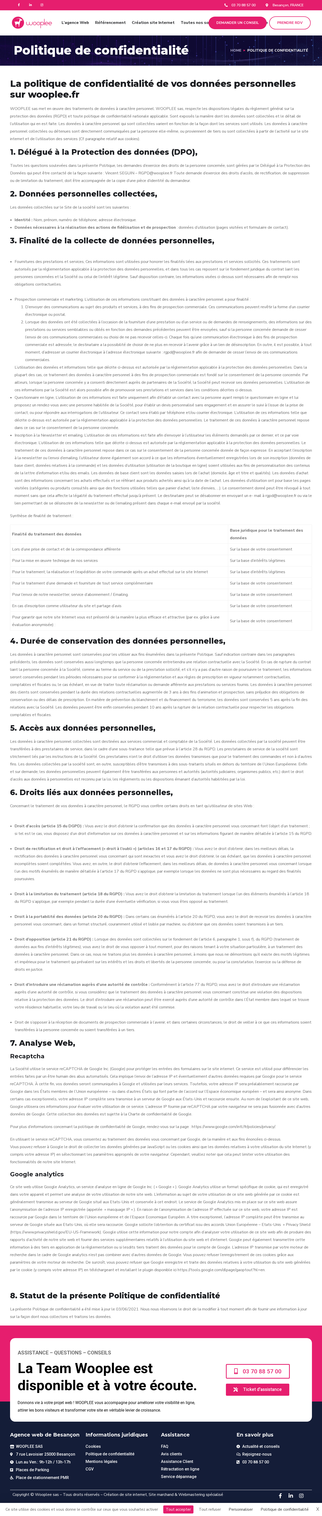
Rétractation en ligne (180, 1469)
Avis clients (171, 1454)
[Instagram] (42, 5)
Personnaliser (241, 1509)
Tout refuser (210, 1509)
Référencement (110, 22)
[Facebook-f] (19, 5)
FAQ (164, 1446)
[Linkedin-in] (30, 5)
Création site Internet (153, 22)
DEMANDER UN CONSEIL (237, 22)
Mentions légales (101, 1461)
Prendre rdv (290, 22)
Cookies (93, 1446)
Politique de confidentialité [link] (285, 1509)
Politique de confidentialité (110, 1454)
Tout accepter (178, 1509)
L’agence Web (75, 22)
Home (236, 50)
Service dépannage (178, 1476)
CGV (90, 1469)
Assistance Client (177, 1461)
